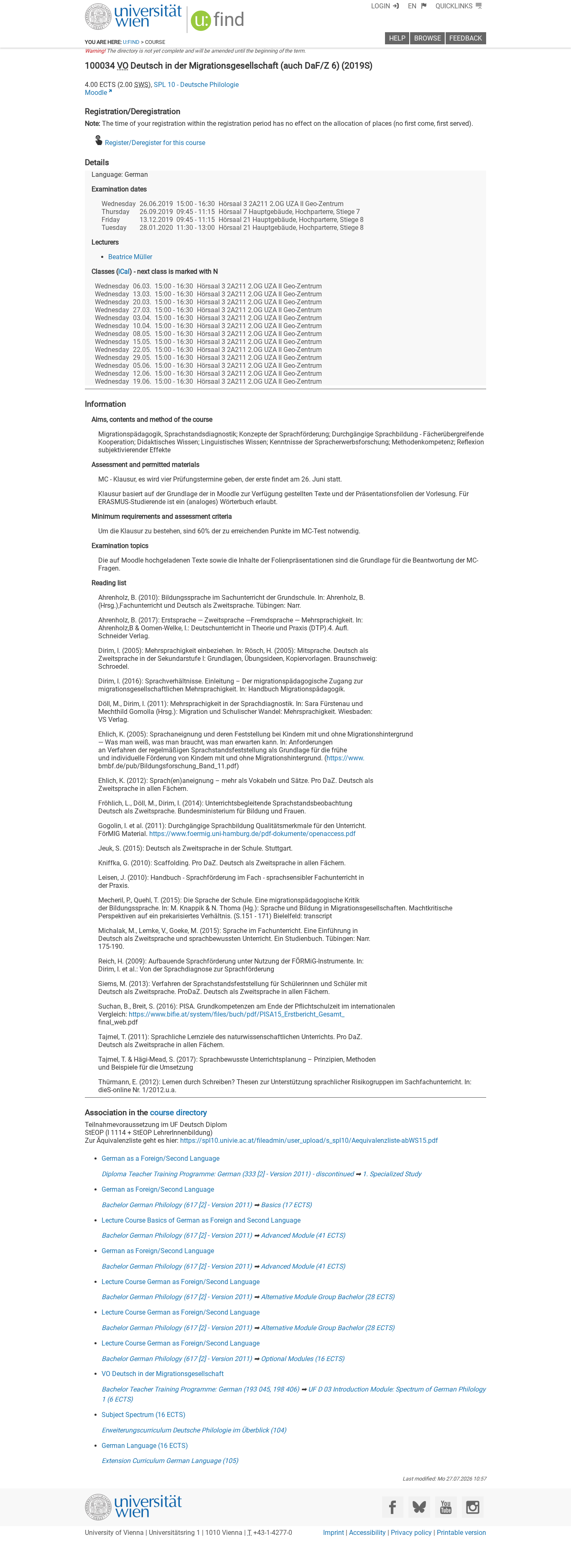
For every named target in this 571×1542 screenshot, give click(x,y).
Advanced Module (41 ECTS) (303, 1235)
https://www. (345, 758)
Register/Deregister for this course (155, 143)
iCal (124, 271)
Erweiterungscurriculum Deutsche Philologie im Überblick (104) (194, 1430)
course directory (178, 1112)
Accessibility (367, 1533)
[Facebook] (392, 1507)
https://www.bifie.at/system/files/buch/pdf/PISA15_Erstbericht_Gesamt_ (236, 1014)
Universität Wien (114, 7)
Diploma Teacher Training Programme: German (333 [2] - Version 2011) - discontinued (228, 1174)
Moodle (96, 93)
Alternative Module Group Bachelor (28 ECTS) (328, 1297)
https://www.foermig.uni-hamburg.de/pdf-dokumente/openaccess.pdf (252, 834)
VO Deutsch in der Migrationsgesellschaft (163, 1374)
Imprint (333, 1533)
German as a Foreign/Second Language (160, 1158)
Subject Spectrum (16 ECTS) (144, 1415)
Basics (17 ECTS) (286, 1205)
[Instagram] (472, 1507)
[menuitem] (417, 6)
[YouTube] (445, 1507)
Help (397, 38)
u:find (131, 42)
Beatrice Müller (130, 257)
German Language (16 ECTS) (145, 1446)
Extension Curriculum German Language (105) (170, 1461)
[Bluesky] (419, 1507)
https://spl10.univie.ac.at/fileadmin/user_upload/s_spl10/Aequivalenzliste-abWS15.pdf (309, 1140)
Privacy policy (411, 1533)
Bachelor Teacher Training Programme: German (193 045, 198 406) (200, 1389)
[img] (218, 24)
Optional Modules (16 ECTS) (302, 1359)
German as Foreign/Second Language (158, 1189)
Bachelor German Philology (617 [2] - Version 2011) (177, 1205)
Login (380, 6)
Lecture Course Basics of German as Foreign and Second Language (201, 1220)
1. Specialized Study (391, 1174)
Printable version (461, 1533)
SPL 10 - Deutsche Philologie (196, 85)
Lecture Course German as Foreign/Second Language (181, 1282)
